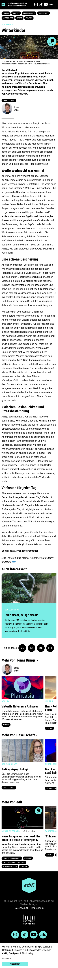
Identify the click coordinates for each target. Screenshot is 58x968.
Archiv (6, 725)
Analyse (24, 866)
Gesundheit (43, 13)
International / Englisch (14, 862)
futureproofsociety (12, 858)
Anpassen (6, 958)
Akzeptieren (15, 964)
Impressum (37, 908)
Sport (19, 18)
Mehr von (19, 660)
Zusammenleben (10, 866)
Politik (29, 18)
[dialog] (29, 955)
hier (14, 561)
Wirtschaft (8, 18)
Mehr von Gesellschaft (18, 735)
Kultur (6, 13)
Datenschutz (21, 908)
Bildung (27, 858)
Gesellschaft (29, 13)
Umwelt (16, 13)
